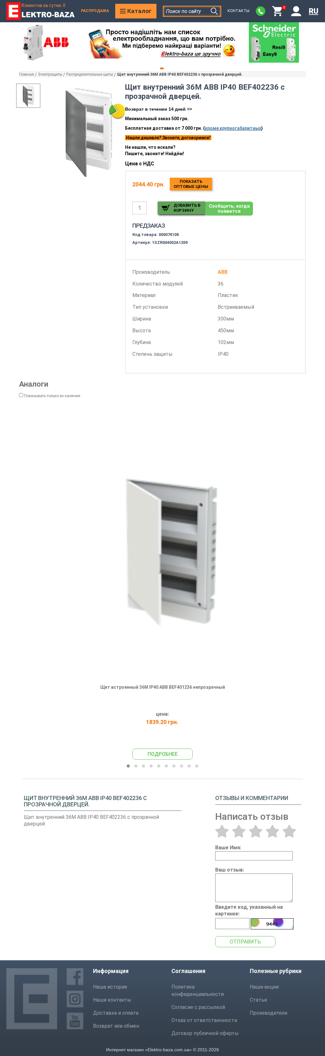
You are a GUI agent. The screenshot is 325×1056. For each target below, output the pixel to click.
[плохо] (239, 831)
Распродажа (95, 11)
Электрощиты (50, 74)
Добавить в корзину (187, 208)
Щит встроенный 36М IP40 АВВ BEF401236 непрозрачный (162, 687)
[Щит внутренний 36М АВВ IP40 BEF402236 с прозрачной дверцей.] (88, 132)
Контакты (238, 11)
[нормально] (255, 831)
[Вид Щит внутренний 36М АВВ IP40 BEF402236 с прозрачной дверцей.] (28, 96)
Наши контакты (112, 1000)
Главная (26, 74)
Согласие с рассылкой (198, 1007)
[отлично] (289, 831)
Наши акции (264, 987)
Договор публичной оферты (205, 1033)
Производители (268, 1013)
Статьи (258, 1000)
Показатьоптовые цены (191, 184)
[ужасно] (222, 831)
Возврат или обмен (116, 1026)
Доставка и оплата (115, 1013)
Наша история (110, 987)
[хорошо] (272, 831)
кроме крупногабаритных (233, 128)
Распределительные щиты (89, 74)
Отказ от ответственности (204, 1020)
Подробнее (163, 754)
